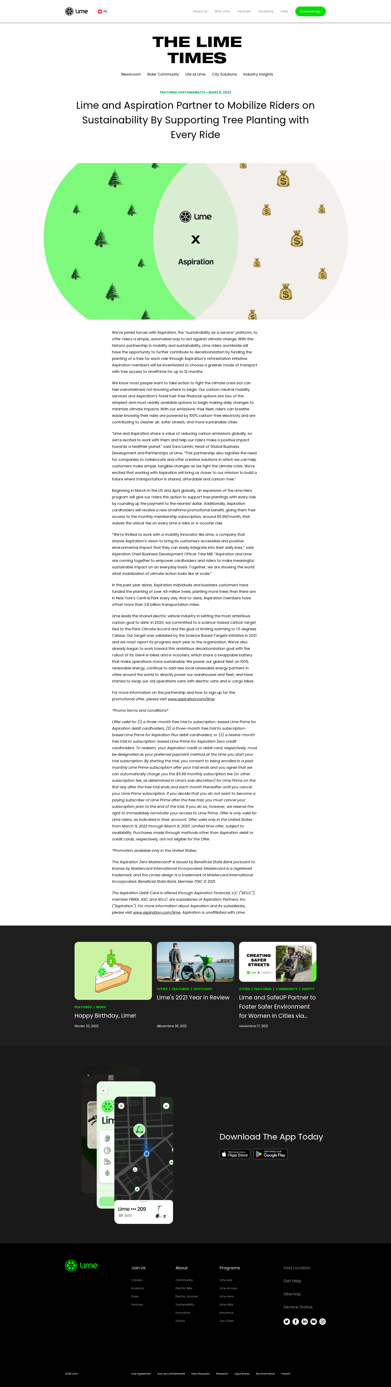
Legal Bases (242, 1373)
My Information (265, 1373)
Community (287, 989)
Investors (137, 1288)
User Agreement (141, 1373)
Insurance (227, 1313)
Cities (162, 989)
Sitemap (292, 1294)
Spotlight (202, 989)
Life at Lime (195, 74)
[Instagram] (322, 1321)
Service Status (298, 1307)
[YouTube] (313, 1321)
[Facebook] (295, 1321)
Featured (83, 1007)
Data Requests (200, 1373)
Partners (137, 1304)
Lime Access (228, 1288)
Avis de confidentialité (171, 1373)
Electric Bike (184, 1288)
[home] (76, 11)
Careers (137, 1280)
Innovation (183, 1313)
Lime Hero (227, 1296)
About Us (200, 11)
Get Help (292, 1281)
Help (284, 11)
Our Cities (227, 1321)
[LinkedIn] (304, 1321)
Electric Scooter (187, 1296)
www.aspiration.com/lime (191, 699)
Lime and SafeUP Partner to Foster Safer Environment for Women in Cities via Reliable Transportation (277, 1007)
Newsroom (131, 74)
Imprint (285, 1373)
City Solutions (224, 74)
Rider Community (163, 74)
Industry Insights (258, 74)
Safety (308, 989)
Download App (310, 11)
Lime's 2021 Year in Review (193, 998)
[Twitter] (286, 1321)
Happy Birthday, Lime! (105, 1016)
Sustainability (185, 1304)
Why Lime (222, 11)
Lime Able (226, 1304)
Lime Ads (226, 1280)
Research (222, 1373)
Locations (265, 11)
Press (135, 1296)
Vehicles (244, 11)
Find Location (297, 1268)
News (101, 1007)
